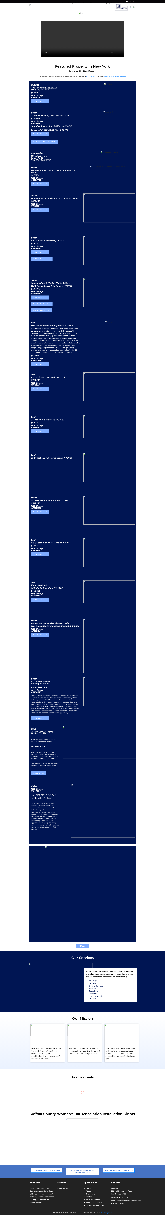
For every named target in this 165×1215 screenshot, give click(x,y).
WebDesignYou (106, 1213)
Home (58, 3)
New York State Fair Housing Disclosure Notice (82, 1171)
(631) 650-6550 (122, 1198)
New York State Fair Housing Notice (119, 1170)
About (64, 3)
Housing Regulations (108, 3)
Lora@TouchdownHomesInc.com (115, 77)
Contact (81, 3)
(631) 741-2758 (90, 77)
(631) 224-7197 (119, 1203)
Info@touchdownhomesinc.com (128, 1201)
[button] (40, 101)
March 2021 (63, 1188)
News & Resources (92, 3)
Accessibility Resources (126, 3)
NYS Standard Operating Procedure (46, 1170)
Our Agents (72, 3)
